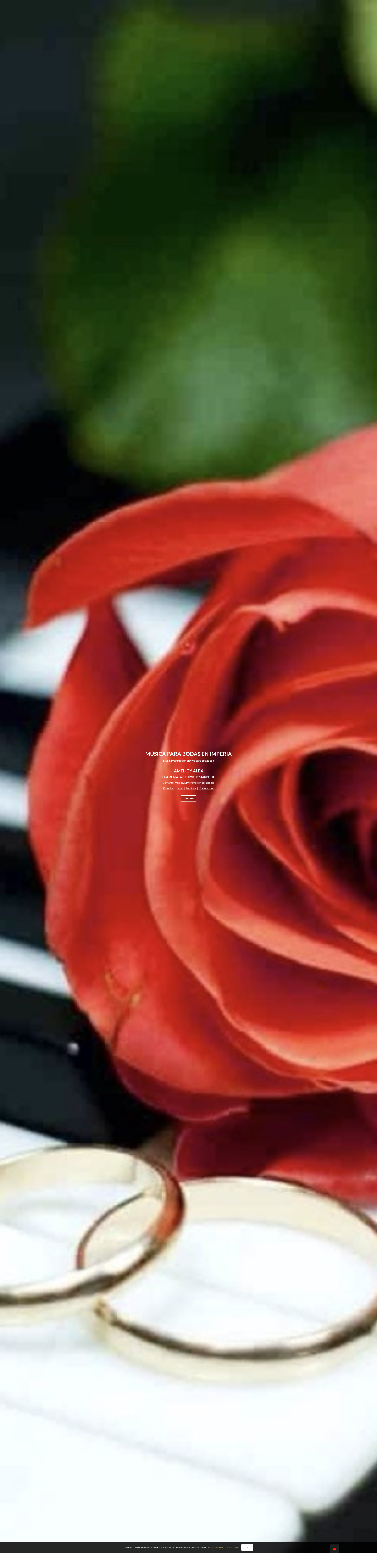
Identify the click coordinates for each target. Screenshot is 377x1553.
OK (247, 1547)
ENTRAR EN (188, 798)
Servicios (191, 788)
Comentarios (206, 788)
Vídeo (180, 788)
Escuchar (168, 788)
